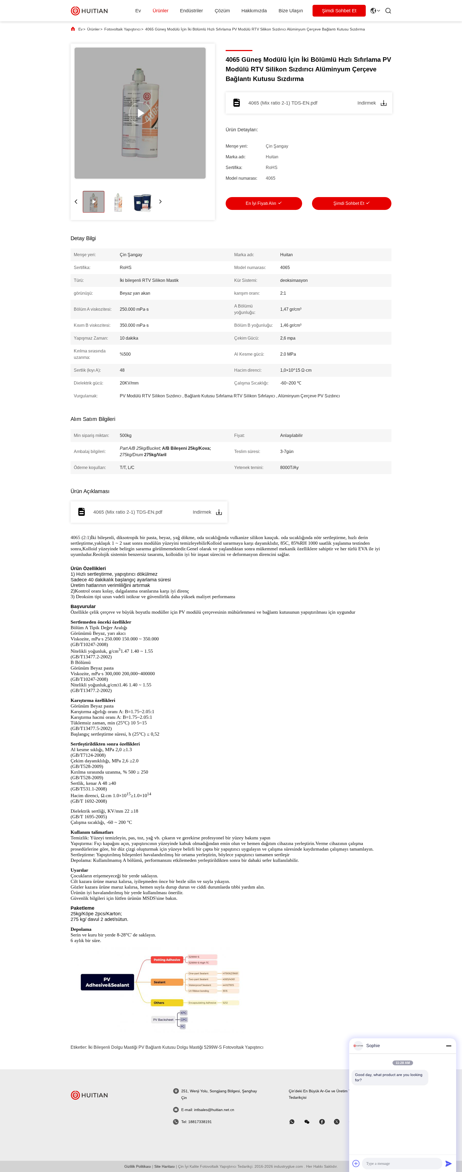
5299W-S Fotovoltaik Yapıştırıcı (233, 1047)
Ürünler (160, 10)
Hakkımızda (254, 10)
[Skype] (326, 1122)
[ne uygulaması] (296, 1122)
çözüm (222, 10)
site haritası (164, 1166)
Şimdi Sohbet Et (339, 10)
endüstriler (191, 10)
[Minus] (448, 1046)
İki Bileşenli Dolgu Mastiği (112, 1047)
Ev (138, 10)
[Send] (448, 1163)
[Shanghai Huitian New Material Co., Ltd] (89, 11)
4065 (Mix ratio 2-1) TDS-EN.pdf (282, 103)
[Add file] (356, 1163)
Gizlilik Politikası (137, 1166)
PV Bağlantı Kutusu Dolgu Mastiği (170, 1047)
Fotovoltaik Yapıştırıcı (122, 29)
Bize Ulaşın (291, 10)
